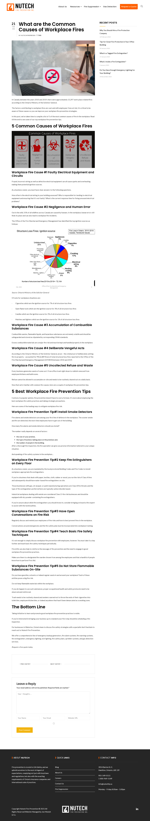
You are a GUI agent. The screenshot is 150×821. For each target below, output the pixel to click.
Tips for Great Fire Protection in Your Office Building (117, 43)
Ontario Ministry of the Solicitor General (40, 103)
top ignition (76, 221)
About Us (62, 6)
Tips (39, 35)
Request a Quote (129, 6)
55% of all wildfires (31, 213)
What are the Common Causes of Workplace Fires (51, 27)
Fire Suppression (92, 7)
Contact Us (59, 784)
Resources (75, 7)
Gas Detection (109, 6)
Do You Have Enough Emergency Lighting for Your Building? (117, 71)
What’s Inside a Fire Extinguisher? (113, 62)
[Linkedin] (137, 809)
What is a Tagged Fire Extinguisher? (114, 53)
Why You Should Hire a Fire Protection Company (115, 31)
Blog (57, 767)
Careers (58, 778)
